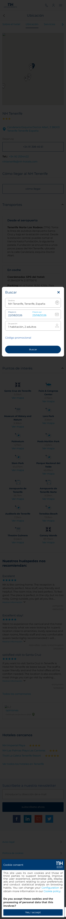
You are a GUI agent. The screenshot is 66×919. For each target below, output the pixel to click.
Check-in (12, 312)
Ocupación (12, 324)
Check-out (36, 312)
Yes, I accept (33, 912)
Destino (11, 301)
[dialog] (33, 888)
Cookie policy (52, 891)
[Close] (58, 292)
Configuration (50, 887)
